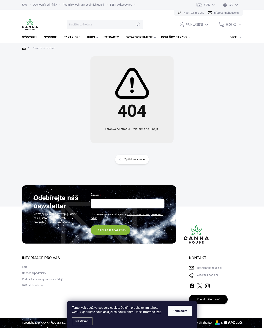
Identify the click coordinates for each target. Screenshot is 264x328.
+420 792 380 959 (208, 275)
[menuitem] (31, 37)
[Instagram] (207, 285)
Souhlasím (180, 311)
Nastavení (82, 321)
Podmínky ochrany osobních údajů (83, 4)
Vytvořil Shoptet (202, 322)
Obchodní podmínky (45, 4)
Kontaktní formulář (208, 299)
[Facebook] (192, 285)
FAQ (24, 4)
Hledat (138, 24)
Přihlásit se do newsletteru (110, 229)
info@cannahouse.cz (209, 267)
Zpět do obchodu (134, 159)
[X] (200, 285)
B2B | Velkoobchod (121, 4)
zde (158, 312)
